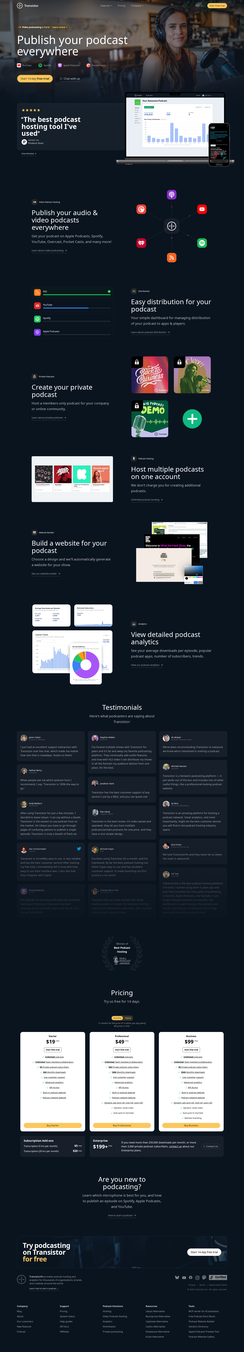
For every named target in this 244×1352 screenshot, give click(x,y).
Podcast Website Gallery (201, 1336)
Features (105, 5)
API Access (54, 1087)
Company (136, 5)
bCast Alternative (155, 1336)
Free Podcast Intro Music (202, 1316)
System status (67, 1316)
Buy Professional (122, 1125)
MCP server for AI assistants (204, 1311)
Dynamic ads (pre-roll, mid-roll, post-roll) (123, 1102)
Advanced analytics (54, 1082)
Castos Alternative (155, 1326)
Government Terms (218, 1285)
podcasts (54, 1057)
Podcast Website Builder (202, 1321)
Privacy (192, 1285)
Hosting (107, 1311)
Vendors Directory (198, 1326)
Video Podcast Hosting (115, 1316)
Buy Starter (53, 1125)
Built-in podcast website (54, 1092)
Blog (19, 1311)
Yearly (128, 1018)
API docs (64, 1326)
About (20, 1316)
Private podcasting (113, 1331)
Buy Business (191, 1125)
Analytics (107, 1321)
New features (24, 1326)
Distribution (109, 1326)
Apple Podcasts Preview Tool (204, 1331)
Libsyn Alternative (155, 1311)
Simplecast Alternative (157, 1331)
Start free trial (53, 1049)
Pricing (121, 5)
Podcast (21, 1331)
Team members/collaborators (54, 1062)
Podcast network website (54, 1097)
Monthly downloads (54, 1072)
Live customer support (54, 1077)
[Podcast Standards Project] (218, 1277)
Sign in (199, 5)
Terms (202, 1285)
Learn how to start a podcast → (44, 1288)
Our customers (25, 1321)
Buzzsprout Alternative (158, 1316)
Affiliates (64, 1331)
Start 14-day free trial (204, 1252)
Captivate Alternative (157, 1321)
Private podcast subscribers (54, 1067)
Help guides (66, 1321)
